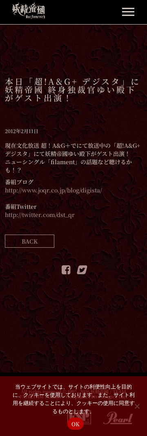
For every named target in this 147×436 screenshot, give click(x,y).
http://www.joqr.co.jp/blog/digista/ (53, 190)
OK (75, 424)
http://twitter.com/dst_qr (40, 214)
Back (30, 241)
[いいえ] (137, 406)
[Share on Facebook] (66, 271)
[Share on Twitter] (81, 271)
